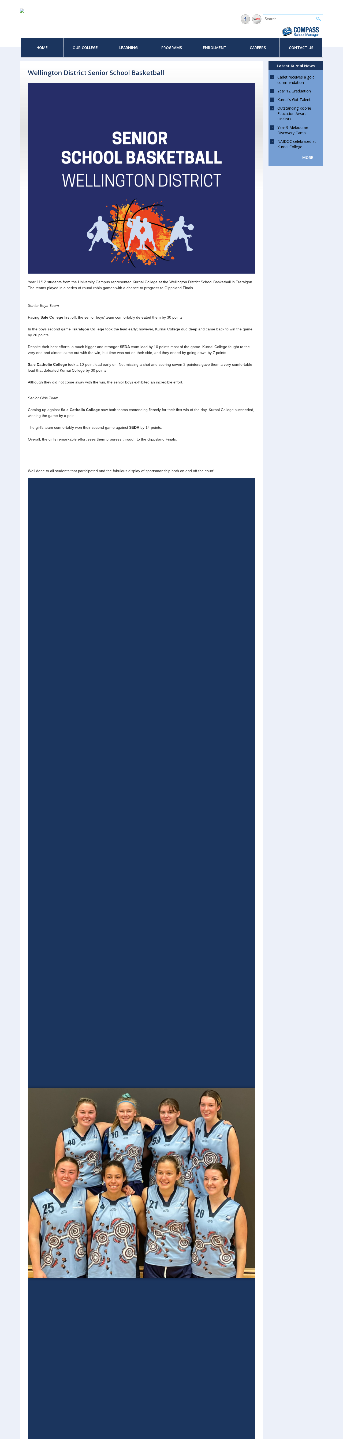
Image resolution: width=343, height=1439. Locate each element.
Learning (128, 47)
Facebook (245, 19)
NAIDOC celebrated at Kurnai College (296, 144)
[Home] (22, 11)
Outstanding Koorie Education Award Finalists (294, 113)
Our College (85, 47)
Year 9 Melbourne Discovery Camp (292, 130)
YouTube (257, 19)
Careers (258, 47)
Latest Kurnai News (296, 65)
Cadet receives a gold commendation (296, 79)
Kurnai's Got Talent (294, 99)
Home (42, 47)
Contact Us (301, 47)
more (307, 157)
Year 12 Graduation (294, 91)
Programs (171, 47)
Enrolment (214, 47)
